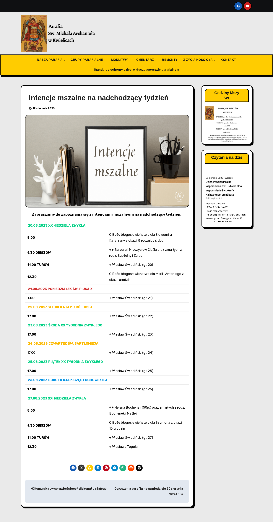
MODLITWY (120, 59)
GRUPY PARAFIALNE (87, 59)
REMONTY (170, 59)
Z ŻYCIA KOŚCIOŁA (198, 59)
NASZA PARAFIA (50, 59)
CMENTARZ (145, 59)
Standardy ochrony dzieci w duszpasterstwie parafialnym (136, 69)
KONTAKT (228, 59)
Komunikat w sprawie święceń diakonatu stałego (70, 488)
